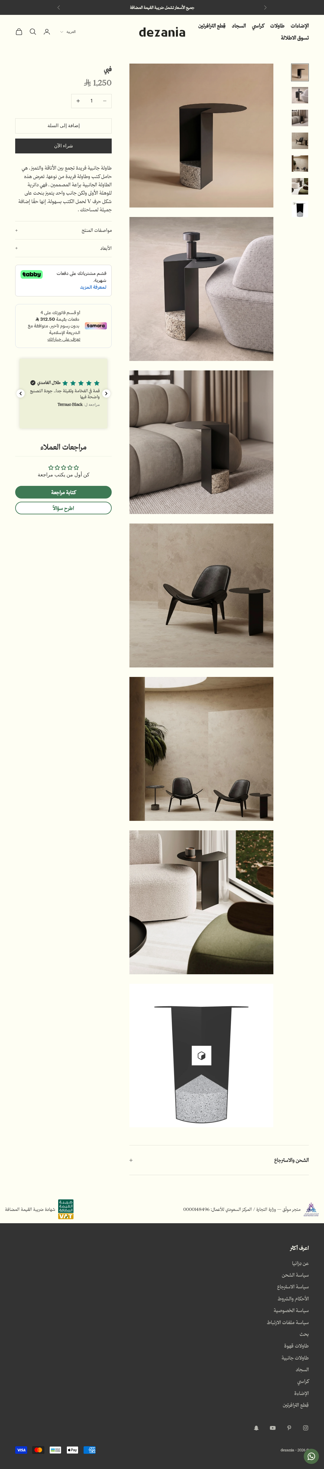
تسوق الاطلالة (295, 37)
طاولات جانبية (295, 1357)
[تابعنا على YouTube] (273, 1428)
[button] (63, 393)
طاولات (277, 25)
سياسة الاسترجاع (293, 1286)
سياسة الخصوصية (291, 1310)
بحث (304, 1334)
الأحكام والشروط (293, 1298)
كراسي (258, 25)
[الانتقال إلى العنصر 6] (300, 186)
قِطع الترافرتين (212, 25)
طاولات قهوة (296, 1345)
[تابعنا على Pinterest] (289, 1428)
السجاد (239, 25)
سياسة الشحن (295, 1275)
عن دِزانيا (300, 1263)
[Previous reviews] (20, 393)
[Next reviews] (106, 393)
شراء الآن (63, 146)
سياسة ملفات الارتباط (288, 1322)
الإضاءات (300, 25)
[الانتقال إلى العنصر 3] (300, 118)
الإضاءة (301, 1393)
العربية (71, 32)
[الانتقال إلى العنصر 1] (300, 72)
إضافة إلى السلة (63, 125)
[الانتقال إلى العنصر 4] (300, 141)
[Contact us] (311, 1456)
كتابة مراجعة (63, 492)
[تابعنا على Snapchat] (256, 1428)
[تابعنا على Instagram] (305, 1428)
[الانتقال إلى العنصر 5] (300, 163)
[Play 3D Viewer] (201, 1055)
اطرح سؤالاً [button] (63, 508)
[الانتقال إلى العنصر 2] (300, 95)
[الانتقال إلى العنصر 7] (300, 209)
